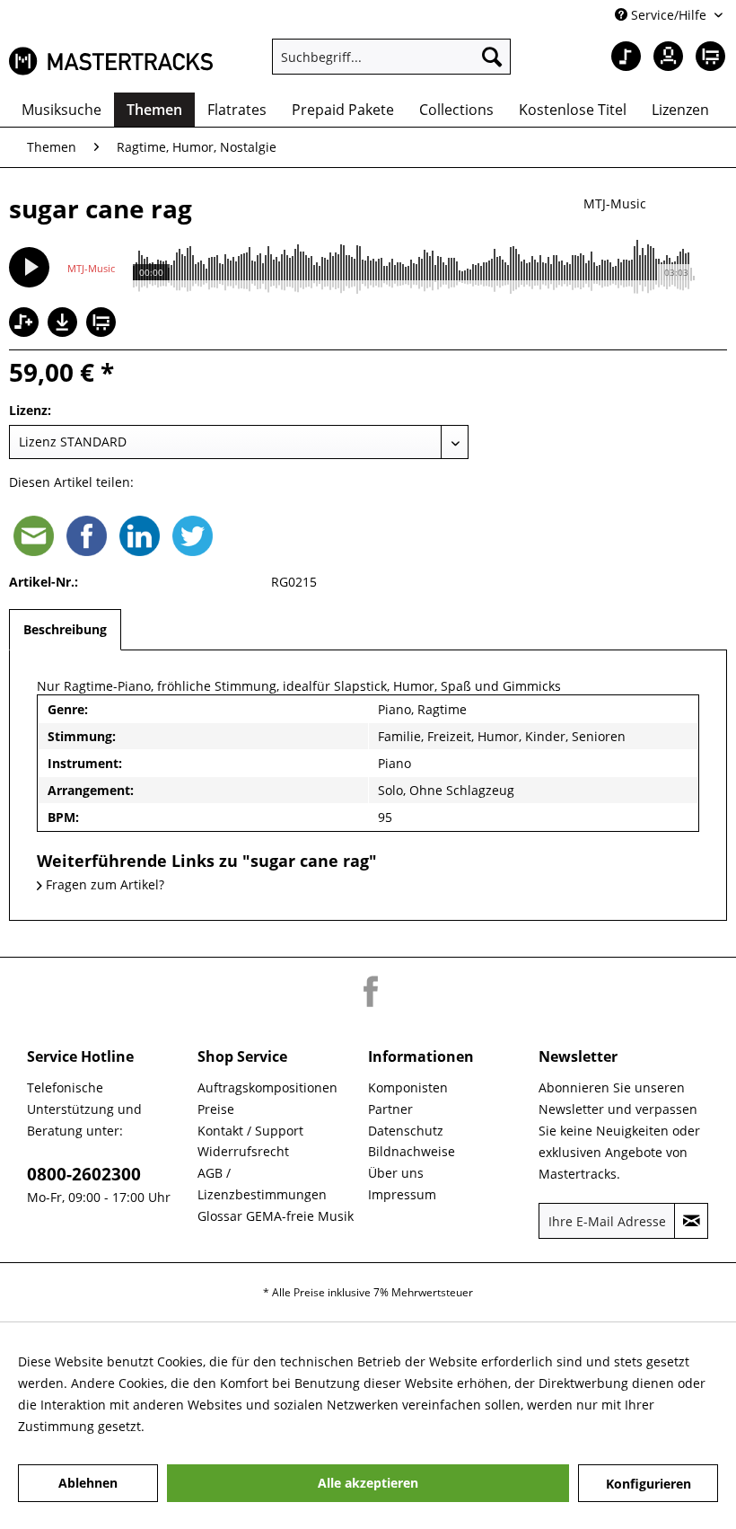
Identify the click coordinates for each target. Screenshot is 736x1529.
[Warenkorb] (707, 57)
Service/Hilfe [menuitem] (668, 14)
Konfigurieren (648, 1483)
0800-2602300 (84, 1174)
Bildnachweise (411, 1151)
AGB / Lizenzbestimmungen (262, 1183)
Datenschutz (405, 1130)
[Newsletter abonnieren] (691, 1221)
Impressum (402, 1194)
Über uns (396, 1172)
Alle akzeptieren (368, 1482)
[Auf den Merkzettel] (26, 323)
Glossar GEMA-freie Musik (275, 1215)
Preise (215, 1109)
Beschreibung (65, 629)
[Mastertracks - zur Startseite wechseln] (111, 61)
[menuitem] (392, 57)
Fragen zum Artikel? (103, 884)
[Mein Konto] (663, 57)
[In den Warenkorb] (103, 323)
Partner (390, 1109)
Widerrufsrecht (243, 1151)
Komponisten (408, 1087)
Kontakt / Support (250, 1130)
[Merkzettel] (619, 57)
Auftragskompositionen (267, 1087)
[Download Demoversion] (65, 331)
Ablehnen (88, 1482)
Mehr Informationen (209, 1426)
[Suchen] (492, 57)
